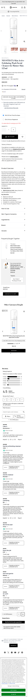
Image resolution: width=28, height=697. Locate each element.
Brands (8, 15)
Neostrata (5, 58)
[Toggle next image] (26, 31)
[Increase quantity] (13, 130)
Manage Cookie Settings (13, 686)
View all (23, 89)
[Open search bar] (4, 7)
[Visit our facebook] (5, 652)
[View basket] (24, 7)
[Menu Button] (1, 7)
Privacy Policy (4, 683)
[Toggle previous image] (1, 31)
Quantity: (5, 126)
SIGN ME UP (13, 645)
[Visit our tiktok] (18, 652)
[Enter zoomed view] (24, 41)
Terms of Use (12, 683)
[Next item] (24, 331)
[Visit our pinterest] (22, 652)
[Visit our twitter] (8, 652)
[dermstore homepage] (13, 7)
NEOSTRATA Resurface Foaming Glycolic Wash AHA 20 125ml (14, 336)
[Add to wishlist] (22, 137)
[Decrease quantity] (4, 130)
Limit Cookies (13, 690)
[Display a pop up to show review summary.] (19, 344)
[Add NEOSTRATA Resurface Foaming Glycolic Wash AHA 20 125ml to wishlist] (24, 311)
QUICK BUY (14, 350)
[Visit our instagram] (11, 652)
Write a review (5, 79)
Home (3, 15)
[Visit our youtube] (15, 652)
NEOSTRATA (15, 15)
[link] (22, 7)
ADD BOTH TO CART (10, 294)
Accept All (13, 694)
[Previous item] (2, 331)
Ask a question (14, 79)
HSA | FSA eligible (8, 86)
